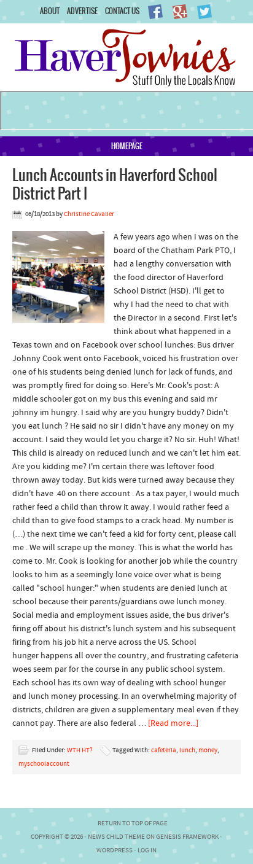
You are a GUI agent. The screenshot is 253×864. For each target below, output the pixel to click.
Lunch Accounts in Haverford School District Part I (114, 183)
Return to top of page (133, 823)
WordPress (114, 850)
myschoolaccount (43, 764)
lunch (187, 750)
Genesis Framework (187, 837)
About (50, 11)
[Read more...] (173, 723)
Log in (147, 850)
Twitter (204, 11)
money (207, 750)
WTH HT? (80, 750)
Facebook (155, 11)
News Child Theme (116, 837)
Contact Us (122, 11)
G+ (180, 11)
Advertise (82, 11)
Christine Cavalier (89, 214)
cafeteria (163, 750)
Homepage (126, 146)
